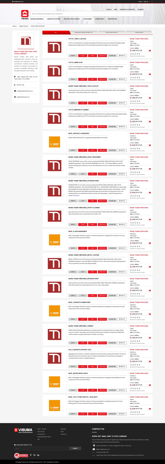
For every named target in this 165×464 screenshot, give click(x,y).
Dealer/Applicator (111, 32)
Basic (92, 55)
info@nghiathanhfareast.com (25, 91)
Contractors (112, 19)
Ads (38, 439)
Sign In (140, 1)
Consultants (99, 19)
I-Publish (108, 9)
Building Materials (37, 19)
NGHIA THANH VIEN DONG (37, 26)
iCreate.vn (56, 462)
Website (123, 55)
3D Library (140, 9)
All (56, 32)
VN (152, 1)
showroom (112, 55)
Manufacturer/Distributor (83, 32)
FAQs (62, 431)
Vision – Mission (41, 429)
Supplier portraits (23, 26)
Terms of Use (40, 431)
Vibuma (14, 26)
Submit (75, 448)
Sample (73, 55)
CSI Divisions (87, 19)
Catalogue (102, 55)
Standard (63, 429)
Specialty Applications (71, 19)
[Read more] (76, 195)
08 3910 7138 (20, 85)
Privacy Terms (41, 434)
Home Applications (53, 19)
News (115, 9)
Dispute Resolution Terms (44, 436)
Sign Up (146, 1)
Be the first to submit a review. (137, 56)
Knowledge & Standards (127, 9)
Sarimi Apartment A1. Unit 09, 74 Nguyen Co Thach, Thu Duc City (113, 445)
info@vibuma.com (18, 1)
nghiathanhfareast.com (23, 97)
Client (83, 55)
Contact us (64, 434)
